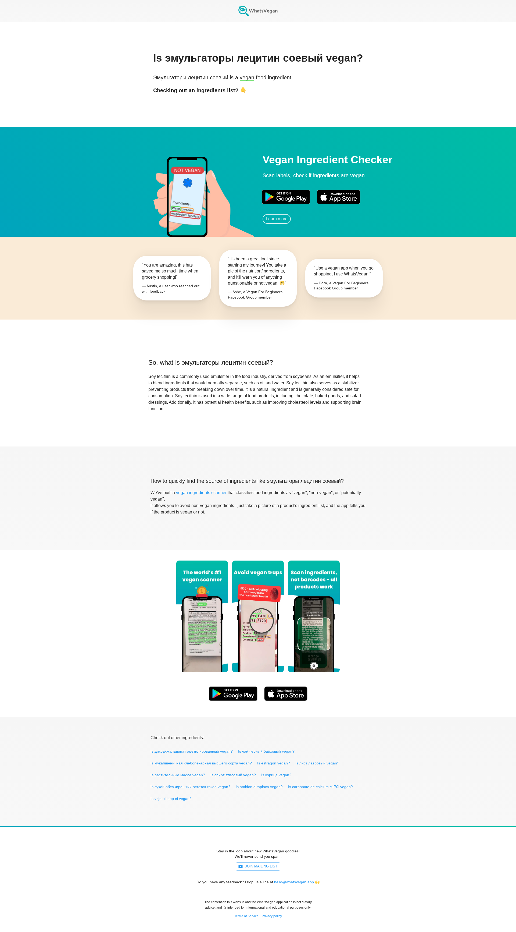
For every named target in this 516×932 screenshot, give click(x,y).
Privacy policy (272, 916)
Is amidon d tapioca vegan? (259, 787)
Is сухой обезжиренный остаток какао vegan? (190, 787)
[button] (187, 189)
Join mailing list (261, 866)
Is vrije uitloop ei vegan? (171, 798)
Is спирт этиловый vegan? (233, 775)
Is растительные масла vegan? (177, 775)
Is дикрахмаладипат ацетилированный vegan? (191, 751)
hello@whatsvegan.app (294, 882)
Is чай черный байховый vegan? (266, 751)
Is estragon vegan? (273, 763)
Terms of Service (246, 916)
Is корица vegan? (276, 775)
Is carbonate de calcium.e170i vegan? (320, 787)
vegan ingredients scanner (201, 492)
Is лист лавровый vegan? (317, 763)
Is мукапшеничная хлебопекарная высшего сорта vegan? (201, 763)
